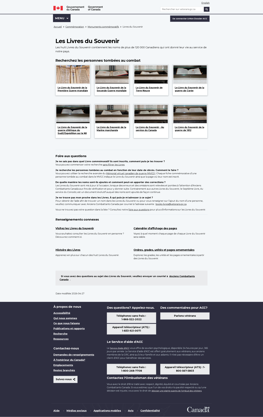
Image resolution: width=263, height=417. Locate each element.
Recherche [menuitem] (60, 333)
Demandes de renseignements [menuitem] (73, 354)
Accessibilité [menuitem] (61, 313)
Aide (56, 410)
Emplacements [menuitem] (63, 365)
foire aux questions (138, 209)
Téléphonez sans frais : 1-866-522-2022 (131, 317)
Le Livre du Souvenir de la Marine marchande (111, 129)
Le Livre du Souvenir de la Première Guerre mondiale (73, 89)
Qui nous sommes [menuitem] (65, 318)
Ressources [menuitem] (60, 339)
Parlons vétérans (185, 315)
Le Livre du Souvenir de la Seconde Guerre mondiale (112, 89)
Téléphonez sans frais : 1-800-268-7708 (131, 369)
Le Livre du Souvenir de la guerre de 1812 (189, 129)
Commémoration (74, 26)
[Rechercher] (207, 9)
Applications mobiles (107, 410)
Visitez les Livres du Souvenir (74, 228)
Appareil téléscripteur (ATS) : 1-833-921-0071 (131, 329)
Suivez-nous (67, 380)
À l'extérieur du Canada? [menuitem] (69, 359)
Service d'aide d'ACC (119, 348)
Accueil (58, 26)
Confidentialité (150, 410)
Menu (63, 18)
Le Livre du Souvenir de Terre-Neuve (149, 89)
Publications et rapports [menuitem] (69, 328)
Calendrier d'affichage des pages (155, 228)
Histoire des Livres (67, 250)
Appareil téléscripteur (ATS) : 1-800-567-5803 (185, 369)
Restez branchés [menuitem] (64, 370)
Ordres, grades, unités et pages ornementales (164, 250)
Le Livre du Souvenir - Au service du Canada (150, 129)
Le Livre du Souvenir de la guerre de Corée (189, 89)
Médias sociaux (77, 410)
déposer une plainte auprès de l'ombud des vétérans (176, 391)
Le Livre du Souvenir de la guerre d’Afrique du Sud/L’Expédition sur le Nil (72, 130)
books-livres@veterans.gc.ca (171, 204)
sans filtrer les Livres (114, 164)
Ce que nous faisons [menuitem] (66, 323)
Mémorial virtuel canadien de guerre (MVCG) (130, 173)
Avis (130, 410)
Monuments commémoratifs (103, 26)
